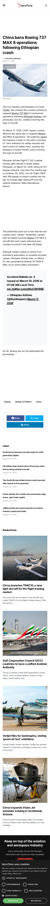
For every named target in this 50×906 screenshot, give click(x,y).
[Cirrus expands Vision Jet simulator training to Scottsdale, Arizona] (25, 780)
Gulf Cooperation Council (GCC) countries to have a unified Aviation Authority (25, 664)
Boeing (30, 238)
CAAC (6, 110)
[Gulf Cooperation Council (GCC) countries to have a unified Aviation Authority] (25, 633)
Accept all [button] (13, 901)
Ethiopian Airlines (32, 116)
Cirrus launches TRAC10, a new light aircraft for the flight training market (23, 589)
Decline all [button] (36, 901)
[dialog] (25, 883)
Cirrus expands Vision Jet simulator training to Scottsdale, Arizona (23, 811)
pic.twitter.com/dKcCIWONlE (25, 289)
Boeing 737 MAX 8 (23, 402)
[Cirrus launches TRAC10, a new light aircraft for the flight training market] (25, 558)
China (38, 402)
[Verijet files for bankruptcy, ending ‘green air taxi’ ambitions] (25, 708)
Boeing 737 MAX (20, 113)
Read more (17, 873)
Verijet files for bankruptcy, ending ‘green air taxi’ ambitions (24, 737)
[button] (4, 5)
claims (43, 136)
